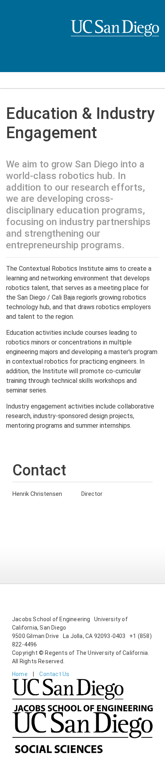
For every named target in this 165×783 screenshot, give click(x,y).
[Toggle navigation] (11, 80)
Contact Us (54, 674)
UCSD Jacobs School (115, 37)
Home (20, 674)
